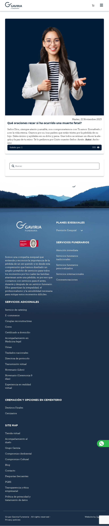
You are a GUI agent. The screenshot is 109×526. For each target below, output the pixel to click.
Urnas (8, 347)
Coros (8, 327)
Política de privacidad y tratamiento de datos (18, 498)
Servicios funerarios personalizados (67, 267)
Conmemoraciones (67, 279)
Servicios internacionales (70, 274)
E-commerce (12, 315)
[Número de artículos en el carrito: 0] (93, 5)
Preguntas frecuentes (16, 476)
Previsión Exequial (66, 230)
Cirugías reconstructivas (18, 321)
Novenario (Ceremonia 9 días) (18, 377)
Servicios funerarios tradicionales (67, 258)
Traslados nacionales (16, 353)
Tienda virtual (12, 433)
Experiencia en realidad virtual (18, 386)
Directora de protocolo (17, 358)
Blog (7, 465)
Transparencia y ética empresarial (17, 489)
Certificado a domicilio (17, 332)
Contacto (10, 470)
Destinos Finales (14, 407)
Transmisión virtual (16, 364)
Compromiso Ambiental (18, 453)
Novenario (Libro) (14, 370)
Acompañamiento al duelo (16, 441)
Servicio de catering (16, 310)
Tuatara (100, 517)
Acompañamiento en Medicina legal (17, 340)
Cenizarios (11, 413)
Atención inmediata (67, 250)
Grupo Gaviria (12, 448)
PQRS (8, 482)
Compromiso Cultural (17, 459)
